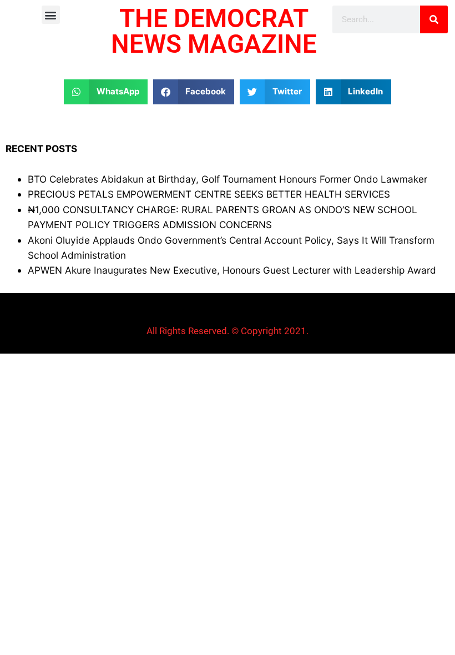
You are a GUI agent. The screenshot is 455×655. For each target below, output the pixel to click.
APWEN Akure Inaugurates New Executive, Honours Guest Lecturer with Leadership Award (232, 270)
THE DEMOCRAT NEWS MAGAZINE (214, 31)
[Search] (434, 19)
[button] (51, 15)
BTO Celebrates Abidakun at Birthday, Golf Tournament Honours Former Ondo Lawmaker (227, 179)
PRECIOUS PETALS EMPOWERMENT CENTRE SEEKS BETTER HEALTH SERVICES (209, 194)
